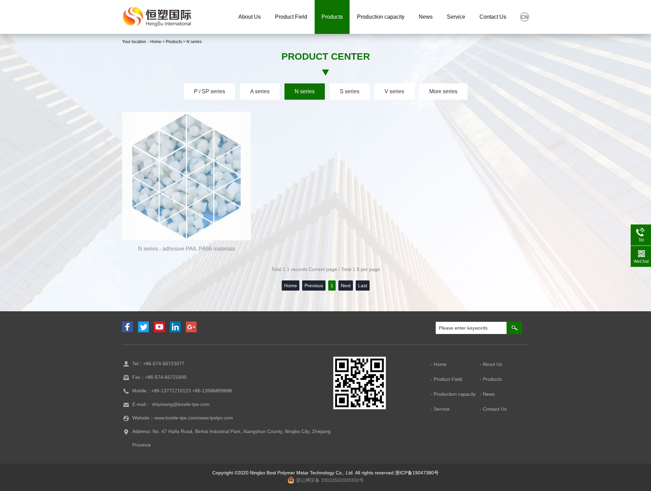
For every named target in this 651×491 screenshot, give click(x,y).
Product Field (291, 17)
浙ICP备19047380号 (417, 472)
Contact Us (492, 17)
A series (260, 91)
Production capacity (381, 17)
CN (524, 17)
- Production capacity (453, 394)
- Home (439, 364)
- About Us (491, 364)
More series (443, 91)
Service (456, 17)
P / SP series (209, 91)
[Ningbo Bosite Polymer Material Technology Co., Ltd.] (157, 16)
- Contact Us (493, 409)
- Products (491, 379)
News (426, 17)
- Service (440, 409)
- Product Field (446, 379)
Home (155, 41)
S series (349, 91)
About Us (249, 17)
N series (194, 41)
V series (394, 91)
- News (487, 394)
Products (332, 17)
